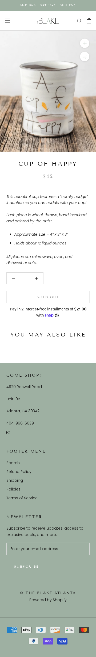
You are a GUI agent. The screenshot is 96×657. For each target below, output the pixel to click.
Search (13, 462)
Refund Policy (18, 471)
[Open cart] (89, 20)
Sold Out (48, 297)
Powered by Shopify (48, 599)
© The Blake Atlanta (48, 593)
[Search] (79, 20)
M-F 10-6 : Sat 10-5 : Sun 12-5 (48, 5)
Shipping (14, 480)
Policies (13, 489)
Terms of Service (22, 498)
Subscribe (26, 566)
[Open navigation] (7, 21)
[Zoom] (84, 43)
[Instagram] (8, 432)
